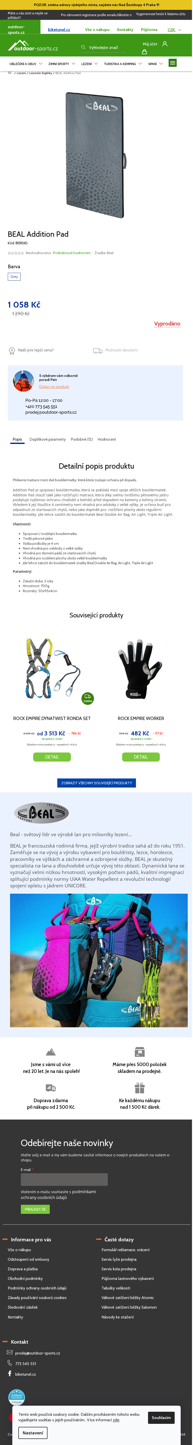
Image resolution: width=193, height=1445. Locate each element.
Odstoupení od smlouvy (28, 1259)
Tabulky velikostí (116, 1288)
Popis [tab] (17, 439)
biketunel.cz (59, 29)
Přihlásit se (35, 1209)
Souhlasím (161, 1417)
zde (116, 1420)
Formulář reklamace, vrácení (126, 1249)
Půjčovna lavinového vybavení (128, 1278)
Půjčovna (149, 29)
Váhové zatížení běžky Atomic (128, 1297)
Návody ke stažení (118, 1317)
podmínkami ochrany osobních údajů (58, 1194)
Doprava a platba (23, 1269)
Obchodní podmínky (25, 1278)
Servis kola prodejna (119, 1269)
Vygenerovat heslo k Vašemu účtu (160, 14)
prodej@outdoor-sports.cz (51, 412)
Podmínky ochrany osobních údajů (37, 1288)
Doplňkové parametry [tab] (48, 439)
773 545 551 (25, 1363)
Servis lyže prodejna (119, 1259)
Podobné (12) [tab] (82, 439)
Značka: (103, 253)
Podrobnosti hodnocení (71, 253)
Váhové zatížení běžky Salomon (129, 1307)
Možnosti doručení (121, 350)
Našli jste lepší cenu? (36, 350)
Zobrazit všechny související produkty (96, 783)
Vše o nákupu (97, 29)
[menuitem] (26, 62)
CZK (172, 29)
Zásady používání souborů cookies (37, 1297)
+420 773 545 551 (41, 406)
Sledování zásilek (23, 1307)
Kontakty (125, 29)
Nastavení (33, 1433)
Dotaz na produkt (54, 386)
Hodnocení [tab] (107, 439)
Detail (52, 757)
